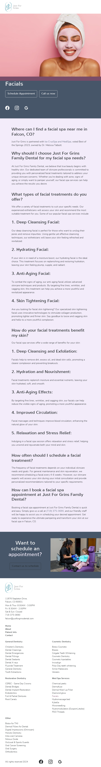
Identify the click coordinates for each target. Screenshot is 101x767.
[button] (91, 6)
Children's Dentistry (14, 647)
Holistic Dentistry (13, 733)
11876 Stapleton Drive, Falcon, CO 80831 (16, 600)
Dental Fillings (12, 656)
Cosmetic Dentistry (61, 642)
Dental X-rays (11, 663)
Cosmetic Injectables (61, 659)
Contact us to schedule (25, 566)
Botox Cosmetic (59, 647)
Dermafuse (57, 687)
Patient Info (11, 632)
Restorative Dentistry (15, 678)
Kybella (55, 702)
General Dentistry (13, 642)
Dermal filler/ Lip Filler (62, 690)
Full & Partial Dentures (15, 696)
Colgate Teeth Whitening (63, 653)
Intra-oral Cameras (13, 736)
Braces (55, 650)
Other (8, 718)
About (8, 629)
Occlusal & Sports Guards (17, 742)
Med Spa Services (60, 678)
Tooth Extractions (13, 672)
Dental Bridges (12, 687)
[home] (13, 7)
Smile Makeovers (60, 669)
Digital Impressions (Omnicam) (19, 730)
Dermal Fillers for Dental (16, 727)
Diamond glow (59, 693)
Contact (9, 635)
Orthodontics (11, 752)
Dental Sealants (12, 659)
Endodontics (11, 693)
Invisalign (56, 663)
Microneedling (58, 706)
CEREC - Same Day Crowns (18, 684)
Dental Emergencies (14, 653)
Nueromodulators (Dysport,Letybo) (68, 709)
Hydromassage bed (61, 699)
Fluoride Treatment (14, 666)
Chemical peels (59, 684)
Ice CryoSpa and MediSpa (58, 142)
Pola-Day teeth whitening (64, 666)
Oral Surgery (11, 749)
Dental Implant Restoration (17, 690)
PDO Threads (58, 712)
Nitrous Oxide (11, 739)
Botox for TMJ (11, 723)
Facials (55, 696)
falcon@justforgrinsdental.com (19, 619)
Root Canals (11, 699)
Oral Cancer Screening (15, 745)
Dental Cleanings (13, 650)
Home (8, 626)
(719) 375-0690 (55, 511)
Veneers (55, 672)
